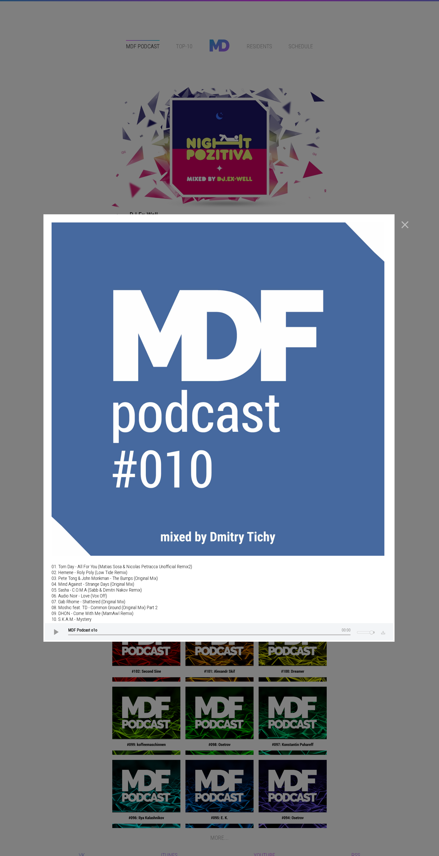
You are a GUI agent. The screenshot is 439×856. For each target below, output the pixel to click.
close (405, 225)
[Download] (382, 632)
